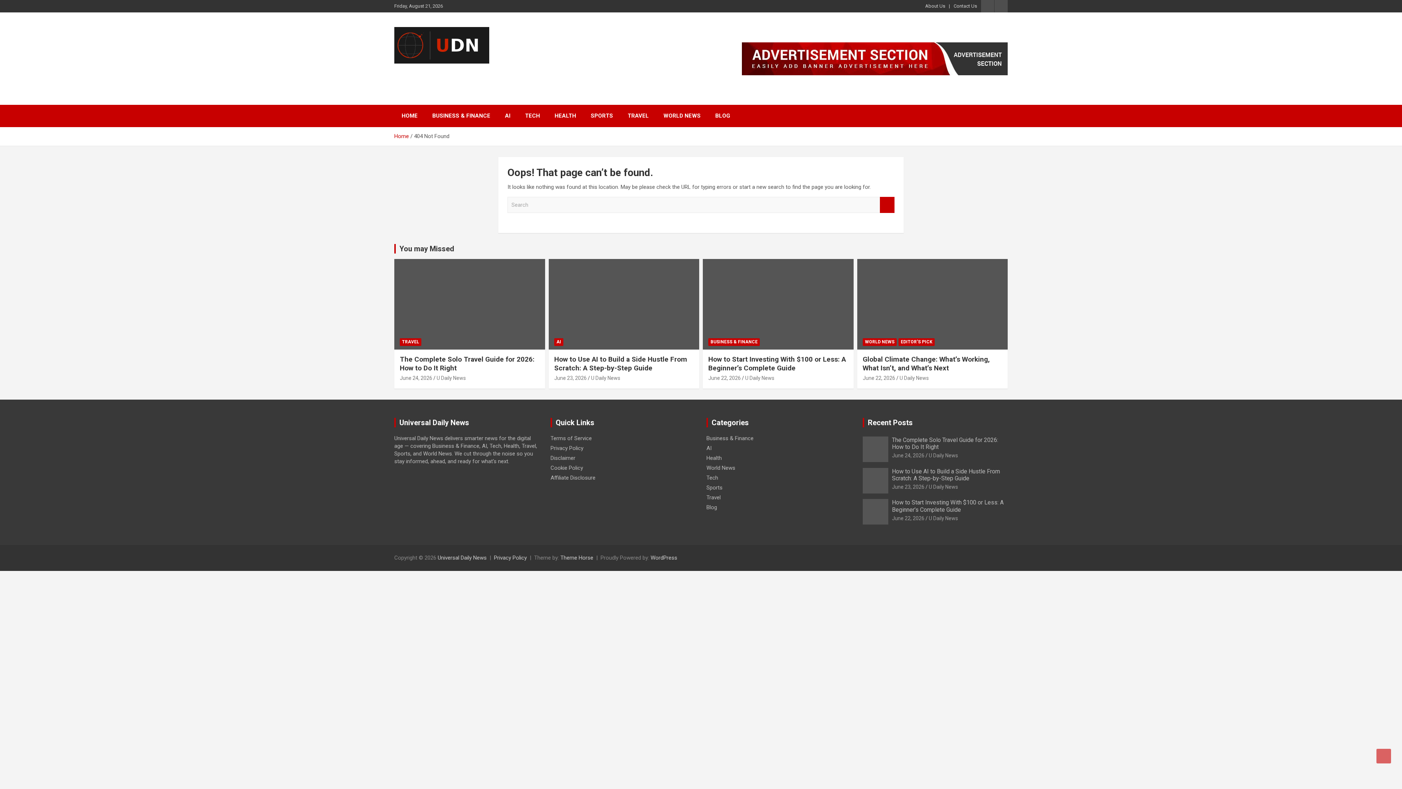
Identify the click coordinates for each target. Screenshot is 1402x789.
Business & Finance (461, 116)
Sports (602, 116)
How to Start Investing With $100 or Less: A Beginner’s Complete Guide (777, 364)
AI (507, 116)
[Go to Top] (1383, 756)
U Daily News (451, 378)
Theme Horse (576, 557)
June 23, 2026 (570, 378)
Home (410, 116)
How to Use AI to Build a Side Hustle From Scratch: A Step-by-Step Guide (620, 364)
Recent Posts (890, 422)
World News (682, 116)
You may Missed (426, 248)
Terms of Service (571, 438)
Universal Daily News (462, 72)
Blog (722, 116)
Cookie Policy (567, 468)
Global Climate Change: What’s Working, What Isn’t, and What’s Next (926, 364)
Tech (532, 116)
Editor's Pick (916, 341)
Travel (638, 116)
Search (887, 205)
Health (565, 116)
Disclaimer (563, 458)
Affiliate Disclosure (573, 477)
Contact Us (965, 6)
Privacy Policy (567, 448)
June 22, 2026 (724, 378)
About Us (935, 6)
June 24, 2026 (416, 378)
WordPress (664, 557)
